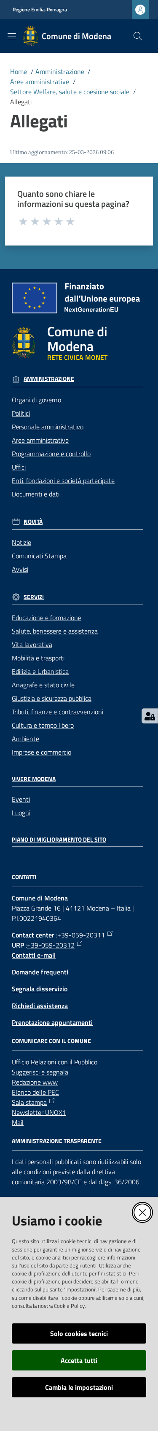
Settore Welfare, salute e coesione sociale (69, 92)
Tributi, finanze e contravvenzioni (57, 712)
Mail (18, 1122)
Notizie (21, 542)
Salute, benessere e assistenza (55, 631)
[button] (137, 36)
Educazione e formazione (46, 618)
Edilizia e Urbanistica (40, 671)
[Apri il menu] (12, 36)
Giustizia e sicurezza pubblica (51, 698)
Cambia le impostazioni (79, 1387)
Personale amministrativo (47, 427)
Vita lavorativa (32, 644)
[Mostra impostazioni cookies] (150, 715)
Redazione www (35, 1082)
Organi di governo (36, 400)
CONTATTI (24, 877)
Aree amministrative (39, 82)
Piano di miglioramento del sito (59, 839)
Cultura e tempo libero (43, 725)
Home (18, 71)
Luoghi (21, 813)
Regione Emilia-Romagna (40, 9)
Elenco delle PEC (35, 1092)
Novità (33, 521)
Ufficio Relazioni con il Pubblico (54, 1062)
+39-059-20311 (81, 935)
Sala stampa (29, 1102)
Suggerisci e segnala (40, 1072)
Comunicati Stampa (39, 556)
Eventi (21, 799)
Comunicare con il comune (51, 1041)
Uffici (19, 467)
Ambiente (25, 739)
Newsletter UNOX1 (39, 1112)
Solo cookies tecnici (79, 1333)
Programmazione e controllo (51, 454)
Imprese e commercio (41, 752)
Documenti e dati (35, 494)
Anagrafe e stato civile (43, 685)
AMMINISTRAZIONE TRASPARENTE (57, 1141)
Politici (21, 413)
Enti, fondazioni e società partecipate (63, 480)
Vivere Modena (34, 779)
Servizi (34, 597)
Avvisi (20, 569)
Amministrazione (59, 71)
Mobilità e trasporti (38, 658)
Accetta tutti (79, 1360)
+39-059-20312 (51, 945)
